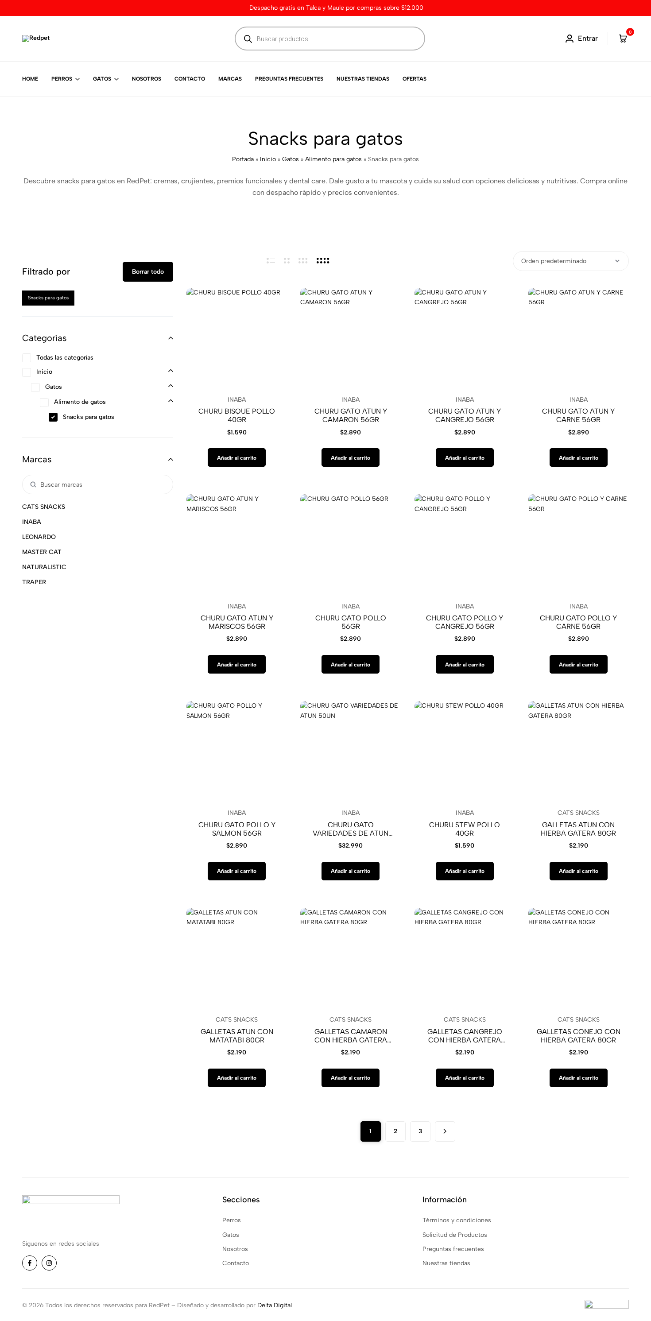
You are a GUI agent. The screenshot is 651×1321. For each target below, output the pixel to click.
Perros (61, 79)
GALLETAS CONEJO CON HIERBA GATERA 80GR (578, 1035)
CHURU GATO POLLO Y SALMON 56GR (236, 829)
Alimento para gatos (333, 159)
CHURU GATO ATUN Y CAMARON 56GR (350, 415)
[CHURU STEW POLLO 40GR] (465, 751)
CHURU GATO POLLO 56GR (350, 622)
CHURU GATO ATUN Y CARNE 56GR (578, 415)
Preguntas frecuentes (289, 79)
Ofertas (414, 79)
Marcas (230, 79)
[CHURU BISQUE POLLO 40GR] (236, 338)
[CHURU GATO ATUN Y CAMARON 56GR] (350, 338)
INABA (237, 399)
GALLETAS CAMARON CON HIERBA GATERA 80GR (350, 1035)
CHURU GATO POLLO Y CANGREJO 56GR (464, 622)
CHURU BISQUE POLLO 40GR (236, 415)
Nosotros (146, 79)
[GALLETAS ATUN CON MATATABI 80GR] (236, 958)
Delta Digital (274, 1305)
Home (30, 79)
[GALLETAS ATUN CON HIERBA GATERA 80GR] (578, 751)
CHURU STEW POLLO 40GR (464, 829)
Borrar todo (148, 271)
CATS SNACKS (579, 813)
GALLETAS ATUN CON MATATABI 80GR (237, 1035)
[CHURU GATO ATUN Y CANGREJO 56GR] (465, 338)
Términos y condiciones (456, 1220)
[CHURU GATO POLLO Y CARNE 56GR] (578, 544)
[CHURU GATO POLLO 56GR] (350, 544)
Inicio (268, 159)
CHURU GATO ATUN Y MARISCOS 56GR (237, 622)
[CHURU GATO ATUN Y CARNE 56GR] (578, 338)
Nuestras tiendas (363, 79)
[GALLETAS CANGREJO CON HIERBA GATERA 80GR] (465, 958)
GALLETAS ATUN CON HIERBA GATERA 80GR (578, 829)
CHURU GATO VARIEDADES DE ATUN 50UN (350, 829)
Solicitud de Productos (454, 1235)
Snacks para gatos (48, 298)
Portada (243, 159)
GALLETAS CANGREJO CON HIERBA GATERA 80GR (464, 1035)
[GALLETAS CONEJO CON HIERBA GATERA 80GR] (578, 958)
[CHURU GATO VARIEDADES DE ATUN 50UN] (350, 751)
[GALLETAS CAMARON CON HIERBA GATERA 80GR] (350, 958)
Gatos (102, 79)
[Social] (29, 1263)
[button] (237, 457)
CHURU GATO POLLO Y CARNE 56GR (578, 622)
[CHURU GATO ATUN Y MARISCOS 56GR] (236, 544)
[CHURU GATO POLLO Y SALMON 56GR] (236, 751)
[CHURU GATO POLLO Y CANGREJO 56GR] (465, 544)
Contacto (189, 79)
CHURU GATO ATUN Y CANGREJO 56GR (464, 415)
